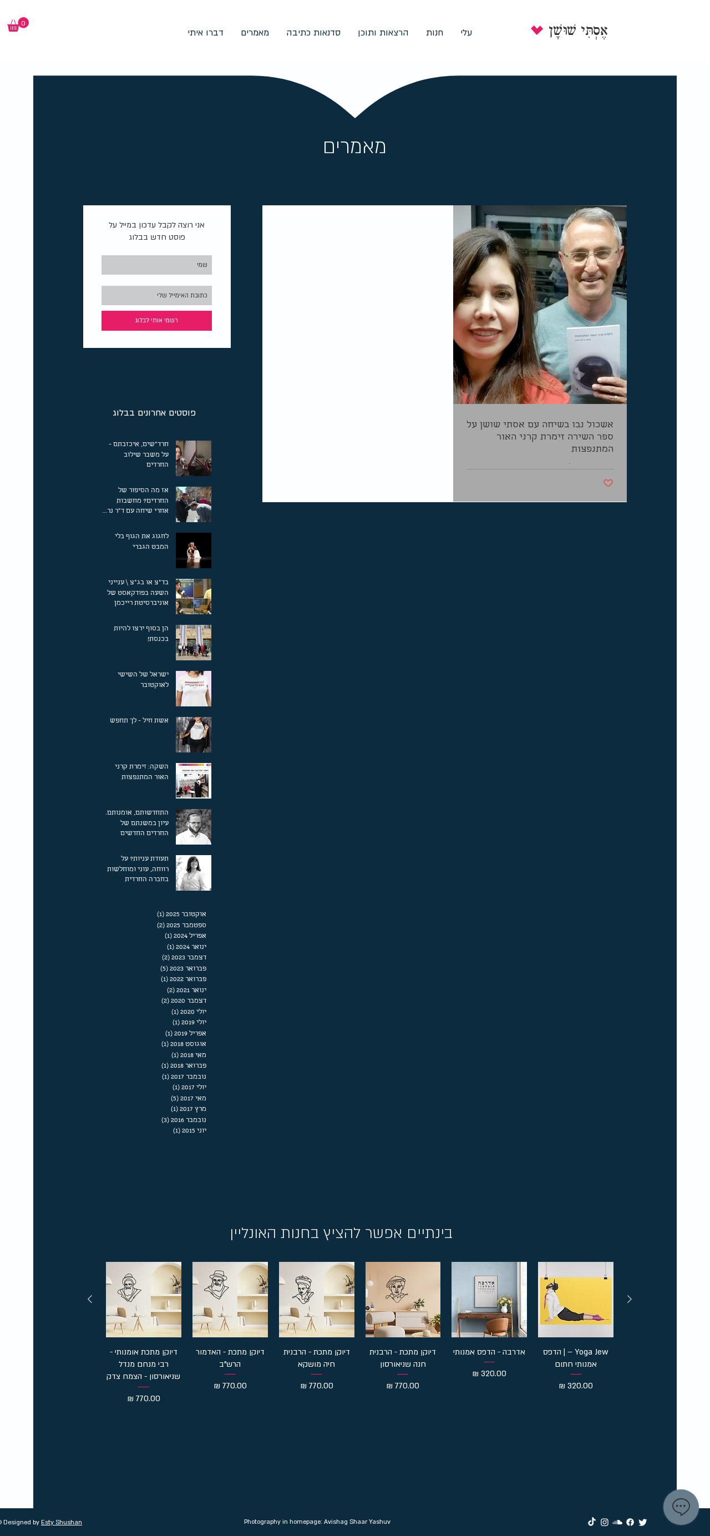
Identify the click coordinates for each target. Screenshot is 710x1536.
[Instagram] (605, 1522)
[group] (359, 1347)
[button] (18, 24)
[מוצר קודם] (629, 1299)
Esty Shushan (61, 1522)
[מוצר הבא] (90, 1299)
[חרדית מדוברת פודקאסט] (617, 1522)
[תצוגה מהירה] (575, 1299)
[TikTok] (592, 1522)
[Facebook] (630, 1522)
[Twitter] (643, 1522)
